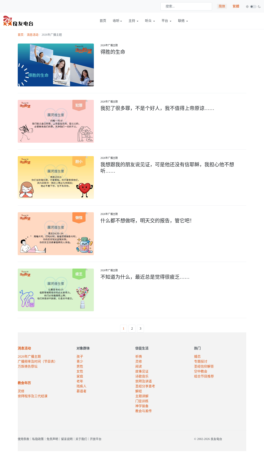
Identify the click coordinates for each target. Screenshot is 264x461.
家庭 (80, 376)
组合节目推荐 (204, 376)
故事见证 (141, 371)
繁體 (236, 6)
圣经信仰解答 (204, 366)
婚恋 (197, 356)
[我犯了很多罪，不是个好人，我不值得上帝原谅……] (56, 121)
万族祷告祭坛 (28, 366)
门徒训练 (141, 401)
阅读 (138, 366)
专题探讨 (200, 361)
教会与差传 (143, 411)
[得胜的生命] (56, 64)
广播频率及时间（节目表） (37, 361)
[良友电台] (18, 20)
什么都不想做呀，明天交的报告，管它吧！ (147, 220)
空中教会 (200, 371)
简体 (222, 6)
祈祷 (138, 356)
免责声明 (52, 439)
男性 (80, 366)
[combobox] (186, 6)
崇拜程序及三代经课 (32, 396)
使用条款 (23, 439)
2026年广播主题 (109, 45)
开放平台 (95, 439)
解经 (138, 391)
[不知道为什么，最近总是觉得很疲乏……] (56, 289)
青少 (80, 361)
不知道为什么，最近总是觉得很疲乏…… (145, 277)
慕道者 (81, 391)
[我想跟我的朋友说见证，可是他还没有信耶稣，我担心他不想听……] (56, 177)
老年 (80, 381)
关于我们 (81, 439)
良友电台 (216, 439)
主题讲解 (141, 396)
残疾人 (81, 386)
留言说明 (67, 439)
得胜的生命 (112, 52)
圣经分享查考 (145, 386)
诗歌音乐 (141, 376)
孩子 (80, 356)
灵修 (21, 391)
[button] (117, 21)
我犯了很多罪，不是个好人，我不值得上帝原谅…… (157, 108)
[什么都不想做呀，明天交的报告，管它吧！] (56, 233)
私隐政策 (38, 439)
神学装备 (141, 406)
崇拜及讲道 (143, 381)
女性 (80, 371)
